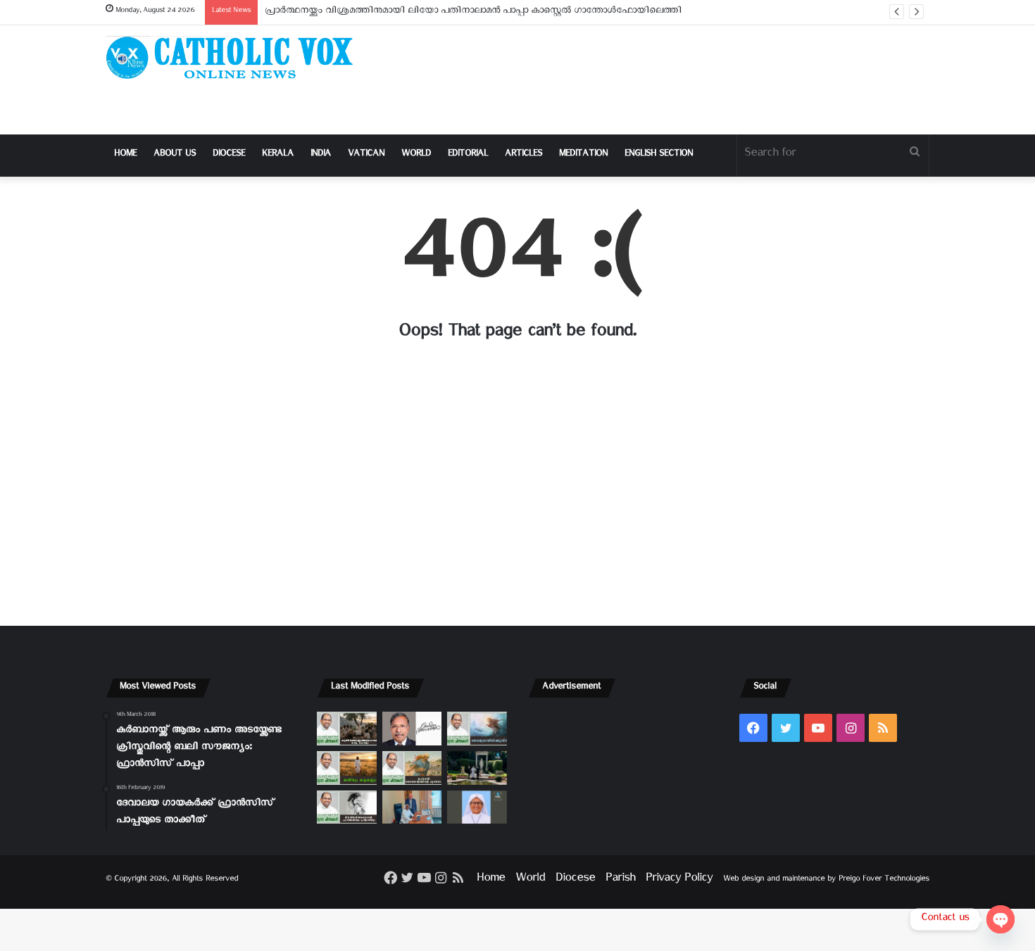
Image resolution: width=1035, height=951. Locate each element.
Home (125, 155)
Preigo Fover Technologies (884, 880)
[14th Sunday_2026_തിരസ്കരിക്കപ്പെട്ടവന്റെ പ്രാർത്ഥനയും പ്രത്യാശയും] (347, 807)
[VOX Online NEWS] (236, 57)
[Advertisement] (658, 79)
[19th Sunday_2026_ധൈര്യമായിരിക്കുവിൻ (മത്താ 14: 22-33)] (477, 728)
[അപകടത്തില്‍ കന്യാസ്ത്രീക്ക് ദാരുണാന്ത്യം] (477, 807)
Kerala (278, 155)
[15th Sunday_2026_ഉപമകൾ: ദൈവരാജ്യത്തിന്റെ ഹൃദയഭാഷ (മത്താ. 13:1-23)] (412, 768)
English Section (659, 155)
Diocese (229, 155)
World (416, 155)
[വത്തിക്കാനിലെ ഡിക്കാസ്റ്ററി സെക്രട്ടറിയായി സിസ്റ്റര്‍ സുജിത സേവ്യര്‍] (412, 807)
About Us (174, 155)
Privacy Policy (679, 880)
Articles (523, 155)
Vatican (366, 155)
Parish (620, 880)
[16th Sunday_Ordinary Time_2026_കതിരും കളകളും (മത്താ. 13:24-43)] (347, 768)
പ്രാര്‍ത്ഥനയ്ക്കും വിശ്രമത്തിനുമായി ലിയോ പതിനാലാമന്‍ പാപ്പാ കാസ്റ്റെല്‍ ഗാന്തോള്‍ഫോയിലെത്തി (473, 12)
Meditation (583, 155)
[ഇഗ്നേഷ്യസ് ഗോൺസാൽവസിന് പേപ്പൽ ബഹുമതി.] (412, 728)
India (320, 155)
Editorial (468, 155)
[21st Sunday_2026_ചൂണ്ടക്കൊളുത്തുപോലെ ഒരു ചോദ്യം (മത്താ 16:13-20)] (347, 728)
